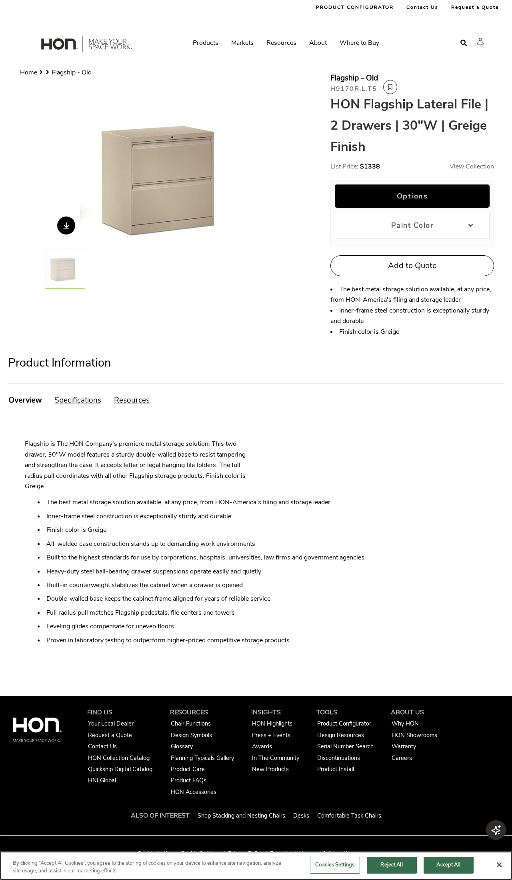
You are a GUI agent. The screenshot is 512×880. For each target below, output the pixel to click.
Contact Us (422, 7)
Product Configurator (344, 724)
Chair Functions (191, 724)
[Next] (282, 176)
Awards (262, 746)
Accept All (448, 864)
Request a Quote (475, 7)
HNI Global (102, 780)
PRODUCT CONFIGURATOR (355, 7)
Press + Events (271, 735)
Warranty (404, 746)
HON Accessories (193, 792)
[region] (256, 866)
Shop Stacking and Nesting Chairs (241, 816)
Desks (301, 816)
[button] (480, 41)
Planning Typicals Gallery (202, 758)
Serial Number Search (345, 746)
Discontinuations (338, 758)
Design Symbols (191, 735)
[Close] (499, 865)
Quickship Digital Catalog (120, 769)
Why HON (405, 724)
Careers (402, 758)
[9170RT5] (169, 177)
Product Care (188, 769)
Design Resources (340, 735)
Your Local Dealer (111, 724)
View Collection (472, 166)
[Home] (86, 45)
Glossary (182, 746)
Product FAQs (188, 780)
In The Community (275, 758)
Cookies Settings (334, 864)
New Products (270, 769)
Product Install (335, 769)
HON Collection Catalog (119, 758)
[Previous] (56, 176)
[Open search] (463, 43)
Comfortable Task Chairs (349, 816)
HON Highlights (272, 724)
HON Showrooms (414, 735)
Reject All (391, 864)
